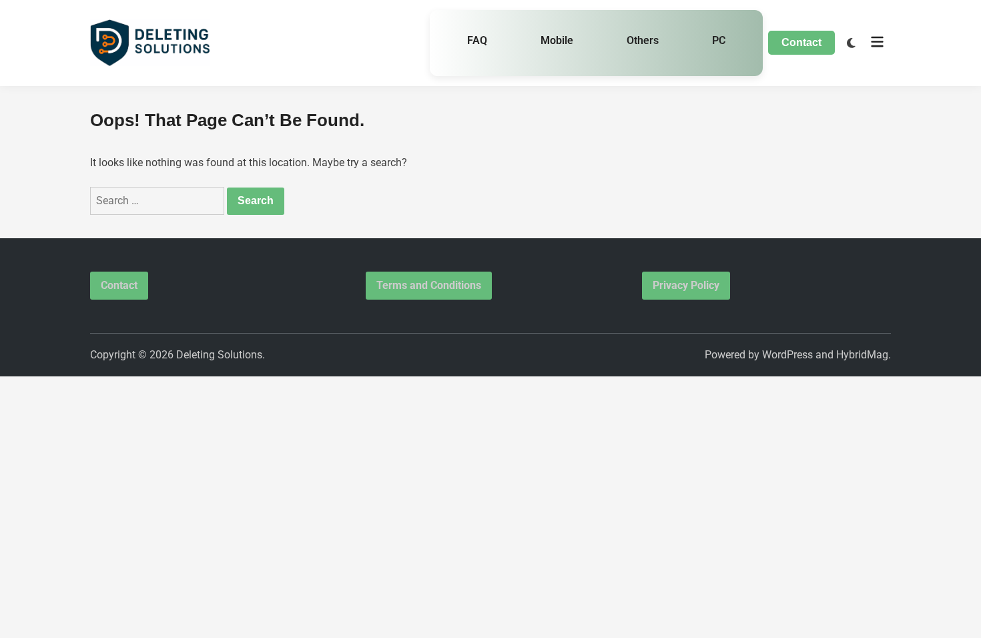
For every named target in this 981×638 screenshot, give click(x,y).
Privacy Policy (686, 285)
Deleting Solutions (219, 354)
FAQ (477, 40)
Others (643, 40)
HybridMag (862, 354)
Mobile (557, 40)
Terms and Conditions (428, 285)
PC (718, 40)
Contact (801, 42)
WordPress (787, 354)
